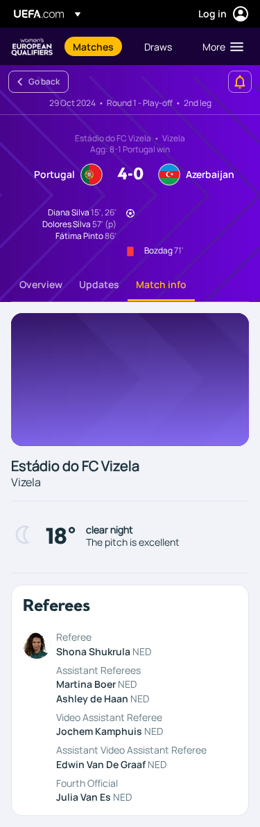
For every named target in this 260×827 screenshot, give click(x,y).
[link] (93, 46)
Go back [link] (44, 81)
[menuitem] (97, 46)
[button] (219, 46)
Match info (161, 284)
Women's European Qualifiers (32, 46)
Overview (40, 284)
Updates (99, 284)
